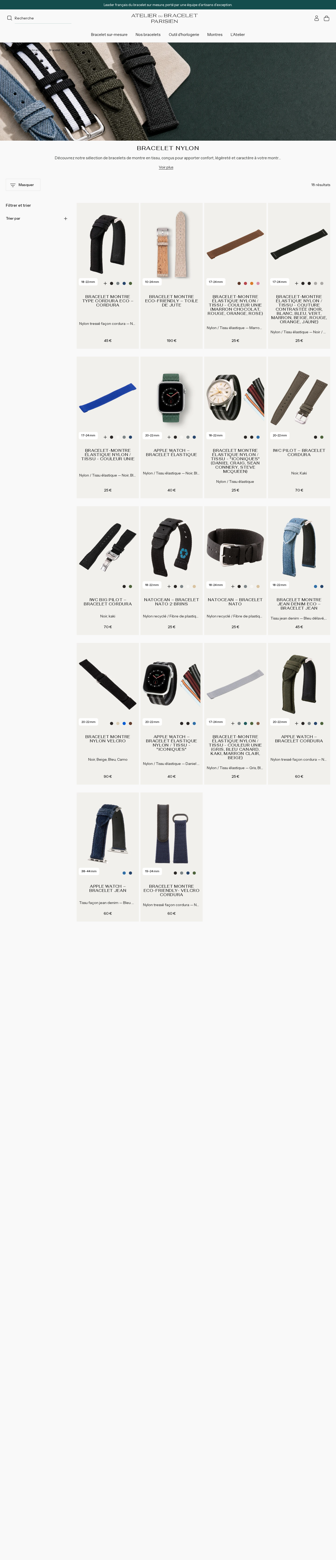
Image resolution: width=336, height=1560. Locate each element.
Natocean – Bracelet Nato (235, 602)
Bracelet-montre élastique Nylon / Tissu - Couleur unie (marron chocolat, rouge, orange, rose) (235, 305)
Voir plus (166, 167)
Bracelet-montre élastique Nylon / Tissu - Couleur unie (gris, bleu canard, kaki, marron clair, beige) (235, 747)
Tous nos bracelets (32, 50)
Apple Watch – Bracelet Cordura (299, 739)
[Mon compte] (316, 18)
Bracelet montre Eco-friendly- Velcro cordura (172, 890)
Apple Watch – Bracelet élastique (171, 452)
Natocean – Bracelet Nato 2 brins (171, 602)
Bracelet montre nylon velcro (107, 739)
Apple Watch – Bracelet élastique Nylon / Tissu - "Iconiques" (171, 743)
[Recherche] (10, 18)
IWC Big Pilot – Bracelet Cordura (108, 602)
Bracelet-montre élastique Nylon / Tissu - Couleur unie (107, 454)
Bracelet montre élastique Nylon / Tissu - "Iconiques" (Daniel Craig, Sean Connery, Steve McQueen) (235, 461)
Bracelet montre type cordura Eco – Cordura (108, 301)
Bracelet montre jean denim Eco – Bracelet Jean (299, 604)
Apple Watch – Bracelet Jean (107, 888)
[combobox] (38, 18)
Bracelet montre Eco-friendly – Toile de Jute (171, 301)
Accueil (10, 50)
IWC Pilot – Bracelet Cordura (299, 452)
